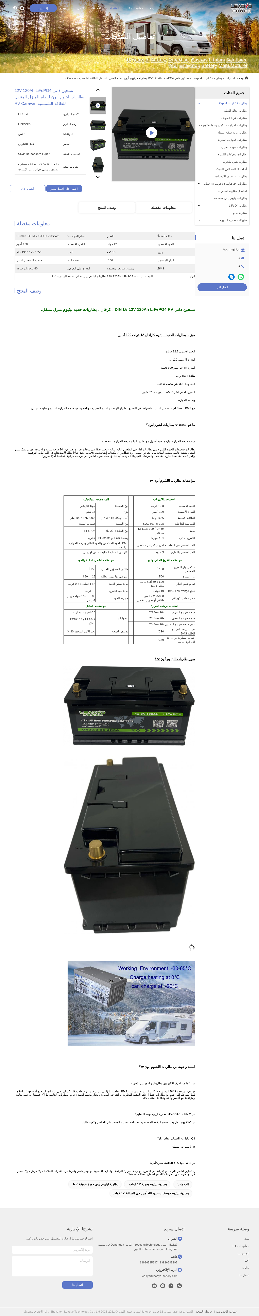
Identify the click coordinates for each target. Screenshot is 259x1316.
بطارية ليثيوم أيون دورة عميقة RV (95, 1184)
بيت (152, 8)
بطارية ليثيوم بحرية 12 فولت (148, 1184)
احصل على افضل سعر (64, 188)
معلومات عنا (134, 8)
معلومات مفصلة (163, 208)
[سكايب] (231, 277)
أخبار (246, 1260)
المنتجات (114, 8)
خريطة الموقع (204, 1311)
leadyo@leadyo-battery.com (159, 1275)
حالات (245, 1268)
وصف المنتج (107, 208)
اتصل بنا (78, 8)
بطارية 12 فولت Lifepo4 (207, 78)
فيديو (63, 8)
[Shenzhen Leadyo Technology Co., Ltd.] (241, 8)
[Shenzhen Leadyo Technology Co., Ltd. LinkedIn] (171, 1287)
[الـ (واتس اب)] (240, 277)
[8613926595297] (163, 1287)
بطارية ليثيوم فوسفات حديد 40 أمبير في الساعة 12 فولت (151, 1193)
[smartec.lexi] (154, 1287)
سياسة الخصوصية (226, 1311)
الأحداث (96, 8)
